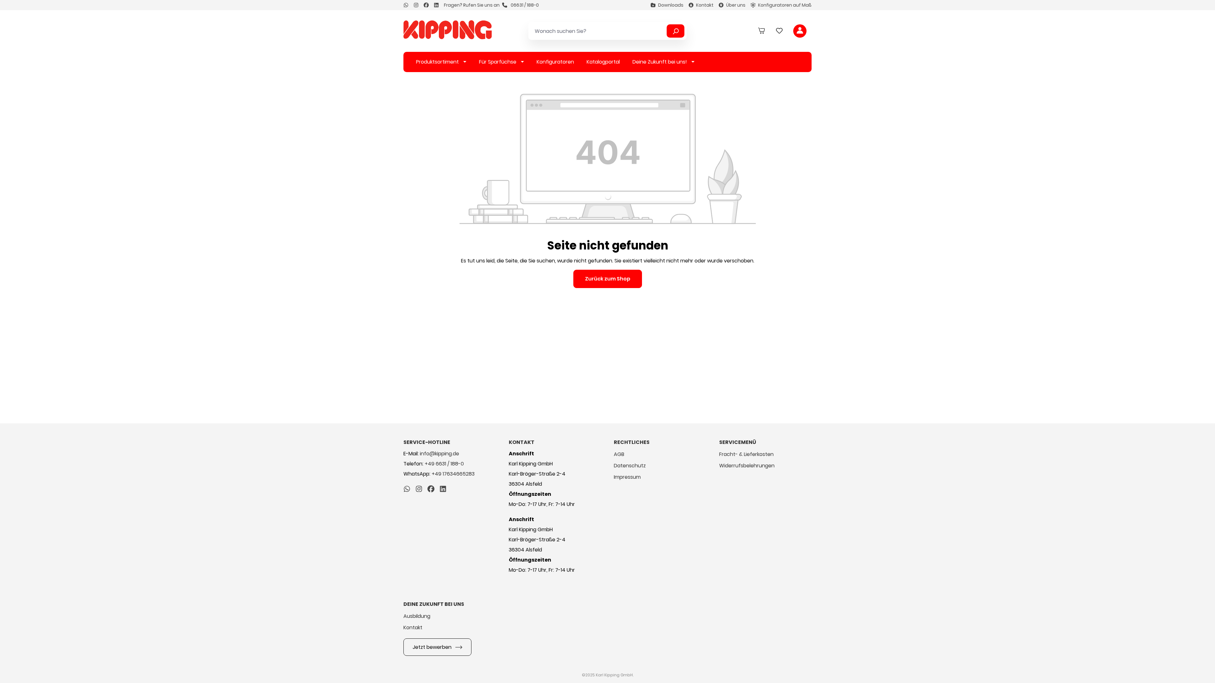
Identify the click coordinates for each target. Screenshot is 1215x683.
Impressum (627, 477)
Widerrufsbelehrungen (747, 465)
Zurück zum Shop (607, 278)
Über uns (735, 5)
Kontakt (704, 5)
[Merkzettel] (779, 31)
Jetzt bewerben (433, 647)
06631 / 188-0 (524, 5)
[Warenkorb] (761, 31)
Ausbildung (416, 616)
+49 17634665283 (453, 473)
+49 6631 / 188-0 (444, 463)
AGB (619, 454)
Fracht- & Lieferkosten (746, 454)
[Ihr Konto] (800, 31)
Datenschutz (630, 465)
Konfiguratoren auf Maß (785, 5)
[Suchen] (675, 31)
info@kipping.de (439, 453)
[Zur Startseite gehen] (447, 29)
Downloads (670, 5)
